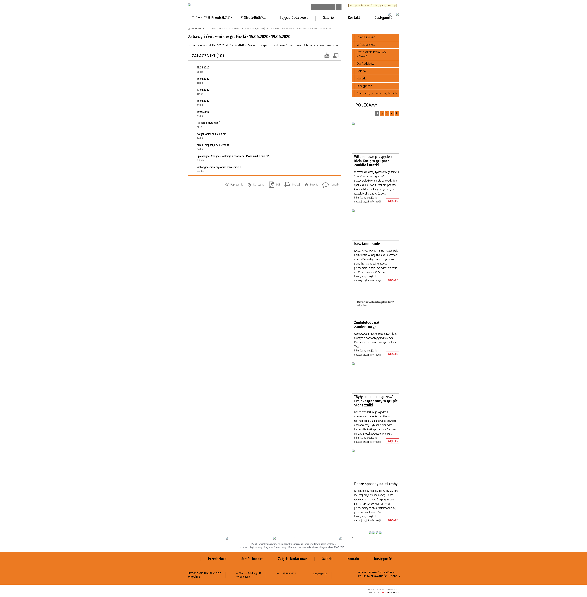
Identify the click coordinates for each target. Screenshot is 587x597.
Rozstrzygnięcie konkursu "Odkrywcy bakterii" (217, 348)
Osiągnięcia (201, 340)
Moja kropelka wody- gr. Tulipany (316, 280)
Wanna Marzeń (307, 83)
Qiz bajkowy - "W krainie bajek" (214, 509)
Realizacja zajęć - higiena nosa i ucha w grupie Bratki (320, 158)
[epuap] (397, 14)
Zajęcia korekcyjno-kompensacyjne (368, 121)
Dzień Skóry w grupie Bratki (313, 198)
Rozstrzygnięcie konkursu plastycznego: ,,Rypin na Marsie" (215, 572)
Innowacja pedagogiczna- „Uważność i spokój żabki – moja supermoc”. (370, 157)
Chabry (251, 86)
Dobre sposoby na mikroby (313, 53)
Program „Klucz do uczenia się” (366, 68)
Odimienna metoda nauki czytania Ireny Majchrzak (368, 49)
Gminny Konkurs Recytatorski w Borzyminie (215, 517)
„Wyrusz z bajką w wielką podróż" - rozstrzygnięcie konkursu (216, 445)
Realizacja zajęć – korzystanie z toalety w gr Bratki (319, 111)
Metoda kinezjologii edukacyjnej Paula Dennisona (367, 76)
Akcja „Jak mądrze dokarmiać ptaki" (318, 231)
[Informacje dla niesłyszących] (332, 7)
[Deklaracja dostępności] (326, 7)
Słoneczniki (253, 62)
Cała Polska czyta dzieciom (313, 218)
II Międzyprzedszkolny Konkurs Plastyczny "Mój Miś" (214, 418)
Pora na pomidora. (308, 310)
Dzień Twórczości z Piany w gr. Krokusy (319, 96)
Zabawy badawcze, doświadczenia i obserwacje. (369, 147)
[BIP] (389, 14)
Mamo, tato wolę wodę (311, 267)
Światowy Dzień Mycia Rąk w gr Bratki (318, 89)
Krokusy (251, 56)
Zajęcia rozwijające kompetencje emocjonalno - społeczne (367, 113)
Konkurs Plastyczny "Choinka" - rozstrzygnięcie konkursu (215, 394)
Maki (250, 49)
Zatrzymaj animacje (314, 7)
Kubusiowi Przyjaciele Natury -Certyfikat (214, 428)
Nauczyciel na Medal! (209, 403)
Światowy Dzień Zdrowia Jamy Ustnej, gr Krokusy (319, 179)
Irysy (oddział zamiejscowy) (263, 92)
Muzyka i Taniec (358, 104)
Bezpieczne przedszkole (210, 591)
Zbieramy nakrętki (308, 237)
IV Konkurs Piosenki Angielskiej (214, 564)
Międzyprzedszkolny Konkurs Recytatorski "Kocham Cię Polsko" (216, 555)
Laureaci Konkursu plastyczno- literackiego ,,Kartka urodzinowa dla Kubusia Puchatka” (217, 468)
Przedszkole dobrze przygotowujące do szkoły (217, 583)
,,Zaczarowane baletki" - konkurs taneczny (215, 538)
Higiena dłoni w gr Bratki (312, 102)
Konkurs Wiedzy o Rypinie (211, 502)
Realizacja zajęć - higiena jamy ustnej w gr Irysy (319, 168)
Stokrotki (252, 69)
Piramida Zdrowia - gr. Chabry (314, 297)
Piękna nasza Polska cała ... (212, 479)
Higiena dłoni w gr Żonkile (313, 126)
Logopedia (356, 98)
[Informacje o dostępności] (320, 7)
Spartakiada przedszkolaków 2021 (216, 437)
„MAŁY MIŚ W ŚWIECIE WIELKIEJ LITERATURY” (315, 62)
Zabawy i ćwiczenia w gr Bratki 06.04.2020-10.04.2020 (264, 77)
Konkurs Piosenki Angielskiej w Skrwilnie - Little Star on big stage (216, 528)
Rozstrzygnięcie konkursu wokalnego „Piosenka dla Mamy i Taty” (218, 456)
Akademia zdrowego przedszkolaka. (318, 304)
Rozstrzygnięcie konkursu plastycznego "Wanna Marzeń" (214, 358)
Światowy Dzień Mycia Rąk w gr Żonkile (319, 132)
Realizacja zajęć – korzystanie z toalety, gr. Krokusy (320, 190)
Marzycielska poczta (310, 224)
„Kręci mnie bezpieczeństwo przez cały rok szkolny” (317, 259)
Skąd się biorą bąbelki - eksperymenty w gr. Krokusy (320, 288)
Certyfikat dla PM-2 (207, 409)
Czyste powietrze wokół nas (314, 211)
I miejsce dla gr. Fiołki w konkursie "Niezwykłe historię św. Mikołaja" (216, 384)
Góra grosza (304, 250)
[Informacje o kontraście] (338, 7)
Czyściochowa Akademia (312, 77)
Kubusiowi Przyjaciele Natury (314, 317)
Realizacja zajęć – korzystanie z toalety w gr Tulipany (319, 147)
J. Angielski (356, 91)
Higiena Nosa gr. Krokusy (312, 139)
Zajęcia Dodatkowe (359, 85)
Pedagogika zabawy (360, 128)
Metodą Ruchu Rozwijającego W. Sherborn (367, 136)
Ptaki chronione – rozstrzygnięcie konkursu (215, 487)
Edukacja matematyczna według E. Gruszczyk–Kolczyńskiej (369, 59)
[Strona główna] (194, 18)
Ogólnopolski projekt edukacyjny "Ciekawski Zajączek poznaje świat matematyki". (317, 327)
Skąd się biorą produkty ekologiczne (318, 70)
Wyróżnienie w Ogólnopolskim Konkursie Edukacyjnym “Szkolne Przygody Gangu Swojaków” (215, 371)
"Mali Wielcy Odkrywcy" (311, 205)
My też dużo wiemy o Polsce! (213, 547)
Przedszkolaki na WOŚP (210, 496)
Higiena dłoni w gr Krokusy (313, 119)
